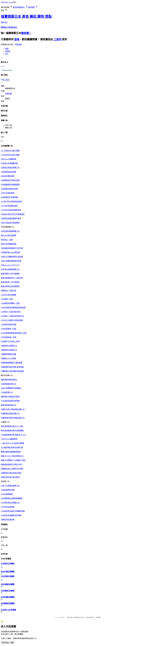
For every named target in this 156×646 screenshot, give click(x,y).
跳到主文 (4, 22)
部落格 (7, 51)
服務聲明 (98, 617)
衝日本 (2, 66)
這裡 (16, 39)
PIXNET (62, 617)
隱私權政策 (89, 617)
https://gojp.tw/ (9, 27)
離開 (12, 642)
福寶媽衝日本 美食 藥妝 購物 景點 (26, 16)
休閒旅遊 (18, 44)
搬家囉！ (26, 33)
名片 (6, 54)
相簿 (6, 49)
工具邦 (57, 39)
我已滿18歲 (5, 642)
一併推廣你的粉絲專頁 (7, 70)
